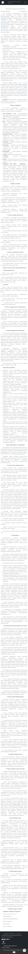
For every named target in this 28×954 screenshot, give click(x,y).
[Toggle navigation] (25, 2)
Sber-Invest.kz (10, 3)
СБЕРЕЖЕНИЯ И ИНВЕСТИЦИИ (14, 1)
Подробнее (22, 950)
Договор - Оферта (6, 947)
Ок (14, 952)
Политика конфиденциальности (10, 945)
